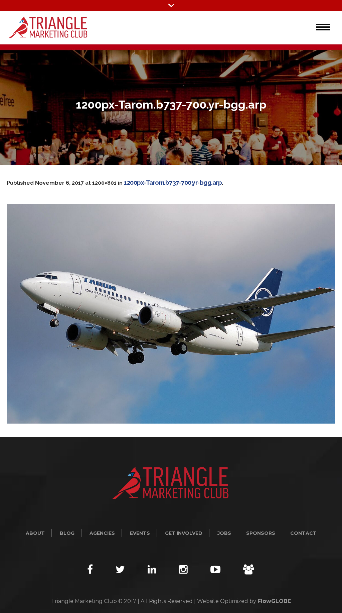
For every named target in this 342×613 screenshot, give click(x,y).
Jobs (224, 533)
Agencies (102, 533)
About (35, 533)
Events (140, 533)
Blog (67, 533)
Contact (303, 533)
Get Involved (183, 533)
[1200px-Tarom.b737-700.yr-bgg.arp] (171, 314)
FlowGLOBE (274, 601)
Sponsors (260, 533)
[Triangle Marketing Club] (171, 483)
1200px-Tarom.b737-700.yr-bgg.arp (173, 182)
